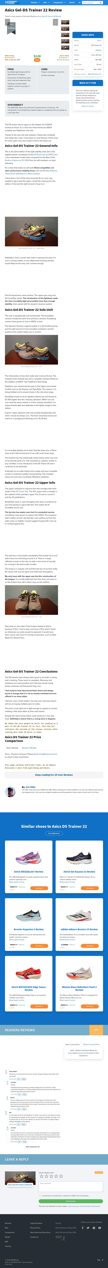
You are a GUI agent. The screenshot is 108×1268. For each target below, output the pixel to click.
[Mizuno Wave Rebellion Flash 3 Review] (79, 973)
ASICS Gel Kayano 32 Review (79, 872)
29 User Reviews (63, 60)
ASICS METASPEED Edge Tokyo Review (29, 988)
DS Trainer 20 (21, 491)
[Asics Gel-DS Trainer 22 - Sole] (65, 35)
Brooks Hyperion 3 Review (29, 929)
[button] (7, 22)
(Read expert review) (16, 882)
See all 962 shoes (54, 833)
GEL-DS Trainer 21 (94, 74)
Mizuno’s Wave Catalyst (30, 173)
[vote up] (6, 1071)
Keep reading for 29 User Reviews (54, 775)
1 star (41, 1176)
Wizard (72, 2)
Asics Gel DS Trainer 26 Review (49, 16)
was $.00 (11, 890)
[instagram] (93, 1227)
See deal (39, 888)
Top (98, 1260)
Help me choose (88, 106)
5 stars (60, 1176)
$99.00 (72, 944)
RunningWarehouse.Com (46, 754)
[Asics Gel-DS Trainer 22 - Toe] (65, 29)
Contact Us (34, 1237)
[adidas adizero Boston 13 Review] (79, 915)
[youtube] (99, 1227)
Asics (99, 40)
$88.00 (21, 944)
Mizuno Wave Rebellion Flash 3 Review (79, 988)
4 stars (55, 1176)
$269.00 (22, 1005)
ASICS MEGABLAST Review (28, 872)
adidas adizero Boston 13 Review (79, 929)
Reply (23, 1079)
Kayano (15, 160)
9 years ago (12, 1079)
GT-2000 (25, 160)
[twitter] (88, 1227)
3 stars (50, 1176)
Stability (98, 50)
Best (45, 2)
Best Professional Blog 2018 (66, 1232)
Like (18, 1079)
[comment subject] (20, 1178)
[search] (100, 3)
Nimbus (8, 160)
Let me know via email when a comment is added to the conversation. (65, 1196)
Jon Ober (30, 787)
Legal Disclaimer (36, 1223)
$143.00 (72, 1005)
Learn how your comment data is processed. (84, 1206)
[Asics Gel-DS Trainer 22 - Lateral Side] (65, 22)
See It (37, 60)
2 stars (46, 1176)
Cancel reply (98, 1172)
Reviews (34, 2)
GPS (6, 1241)
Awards (58, 1223)
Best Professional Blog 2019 (66, 1228)
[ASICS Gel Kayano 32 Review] (79, 858)
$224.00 (22, 887)
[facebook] (82, 1227)
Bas (52, 1172)
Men (12, 747)
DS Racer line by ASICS (44, 154)
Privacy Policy (35, 1228)
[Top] (102, 1260)
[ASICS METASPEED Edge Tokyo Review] (28, 973)
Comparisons (58, 2)
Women (29, 747)
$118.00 (72, 887)
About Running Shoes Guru (40, 1232)
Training (8, 1246)
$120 (37, 56)
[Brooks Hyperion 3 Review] (28, 915)
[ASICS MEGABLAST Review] (28, 858)
